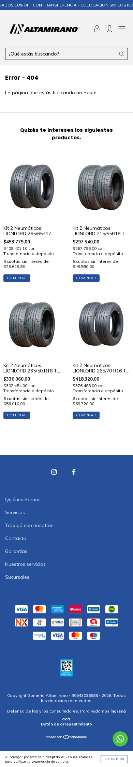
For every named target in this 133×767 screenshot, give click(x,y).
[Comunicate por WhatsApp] (120, 739)
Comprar (17, 278)
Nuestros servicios (25, 564)
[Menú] (121, 30)
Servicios (15, 512)
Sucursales (17, 577)
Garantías (16, 551)
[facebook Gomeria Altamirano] (73, 472)
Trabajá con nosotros (29, 525)
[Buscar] (121, 54)
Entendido (114, 759)
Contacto (15, 538)
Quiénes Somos (23, 499)
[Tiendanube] (66, 738)
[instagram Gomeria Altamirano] (54, 472)
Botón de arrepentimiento (66, 723)
